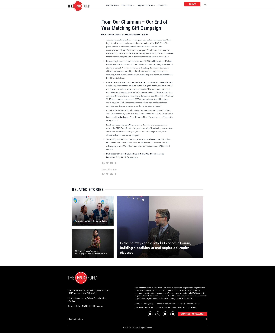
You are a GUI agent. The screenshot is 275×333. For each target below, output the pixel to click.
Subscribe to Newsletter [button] (192, 314)
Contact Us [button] (192, 308)
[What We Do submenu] (134, 5)
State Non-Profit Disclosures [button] (166, 304)
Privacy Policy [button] (148, 304)
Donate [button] (192, 4)
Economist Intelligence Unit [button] (137, 82)
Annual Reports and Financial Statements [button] (171, 308)
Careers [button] (137, 304)
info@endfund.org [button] (75, 319)
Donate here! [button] (132, 157)
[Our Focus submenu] (167, 5)
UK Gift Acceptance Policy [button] (144, 308)
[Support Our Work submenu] (154, 5)
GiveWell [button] (128, 125)
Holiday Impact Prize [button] (125, 117)
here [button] (122, 78)
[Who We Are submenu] (118, 5)
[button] (79, 4)
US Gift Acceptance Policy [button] (189, 304)
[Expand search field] (205, 4)
